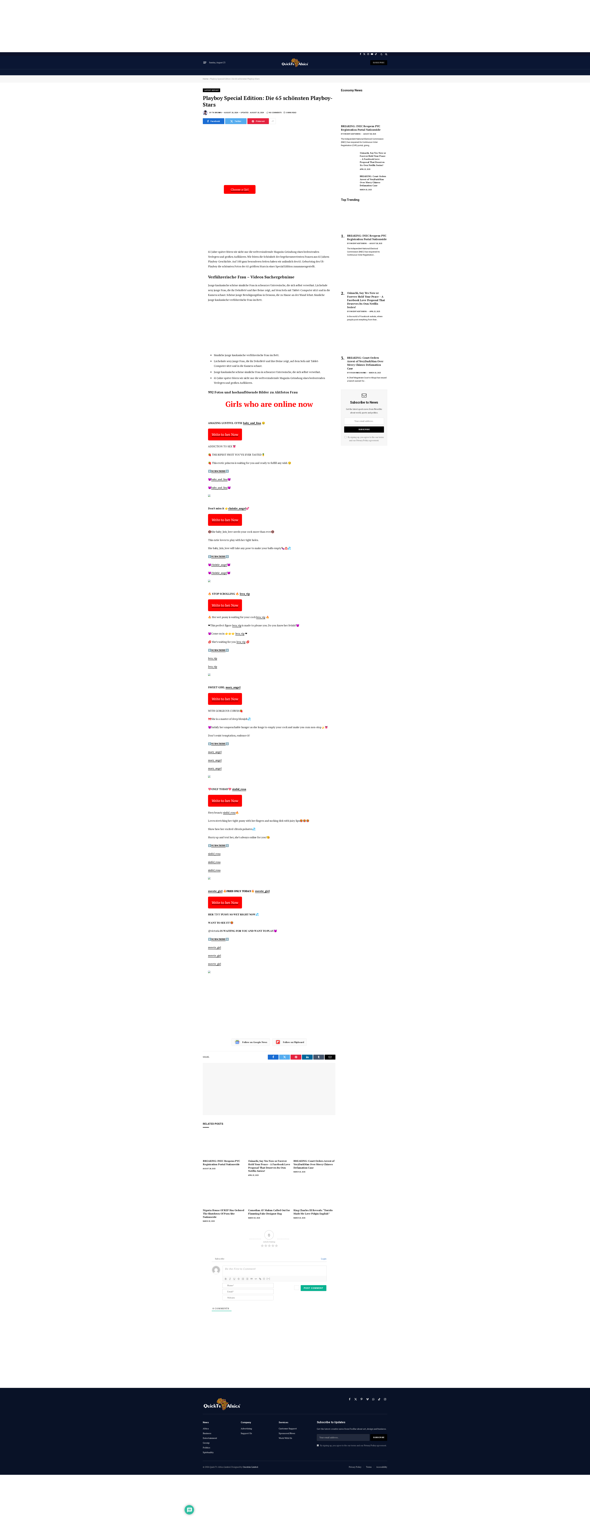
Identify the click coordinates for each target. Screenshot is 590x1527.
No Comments (275, 113)
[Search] (386, 54)
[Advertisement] (295, 26)
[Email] (192, 167)
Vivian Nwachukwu (357, 373)
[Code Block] (256, 1279)
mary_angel (233, 687)
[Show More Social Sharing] (273, 121)
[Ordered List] (243, 1279)
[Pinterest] (192, 160)
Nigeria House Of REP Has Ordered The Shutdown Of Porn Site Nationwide (223, 1214)
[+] (268, 1278)
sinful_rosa (239, 789)
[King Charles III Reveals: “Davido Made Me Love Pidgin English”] (314, 1193)
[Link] (260, 1279)
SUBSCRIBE (379, 63)
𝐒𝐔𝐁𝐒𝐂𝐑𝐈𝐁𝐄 (218, 471)
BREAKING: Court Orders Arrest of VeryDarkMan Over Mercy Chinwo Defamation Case (313, 1164)
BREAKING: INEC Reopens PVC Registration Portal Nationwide (221, 1162)
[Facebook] (192, 139)
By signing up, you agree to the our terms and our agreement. (353, 1445)
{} (264, 1278)
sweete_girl (215, 891)
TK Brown (217, 113)
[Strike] (238, 1279)
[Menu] (204, 62)
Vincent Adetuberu (352, 134)
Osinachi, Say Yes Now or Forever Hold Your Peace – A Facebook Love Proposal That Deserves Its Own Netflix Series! (269, 1166)
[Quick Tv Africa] (295, 62)
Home (205, 79)
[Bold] (226, 1279)
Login (323, 1258)
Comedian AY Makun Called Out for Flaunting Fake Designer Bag (269, 1212)
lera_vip (245, 594)
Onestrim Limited (250, 1467)
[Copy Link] (192, 174)
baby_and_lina (252, 423)
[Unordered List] (247, 1279)
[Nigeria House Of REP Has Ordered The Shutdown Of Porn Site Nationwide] (224, 1193)
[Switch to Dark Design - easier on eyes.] (381, 54)
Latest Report (211, 90)
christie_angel (237, 508)
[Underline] (234, 1279)
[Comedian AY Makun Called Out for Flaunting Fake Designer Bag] (269, 1193)
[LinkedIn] (192, 153)
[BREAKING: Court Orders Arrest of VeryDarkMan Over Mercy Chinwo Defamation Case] (314, 1144)
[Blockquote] (251, 1279)
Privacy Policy (362, 440)
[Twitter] (192, 146)
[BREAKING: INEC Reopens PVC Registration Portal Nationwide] (224, 1144)
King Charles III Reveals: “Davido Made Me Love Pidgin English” (313, 1212)
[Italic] (230, 1279)
